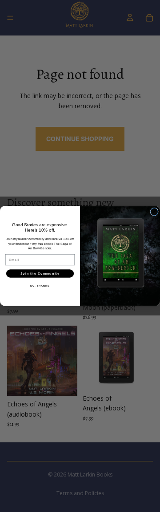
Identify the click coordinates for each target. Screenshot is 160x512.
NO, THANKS (40, 285)
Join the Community (39, 274)
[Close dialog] (154, 212)
